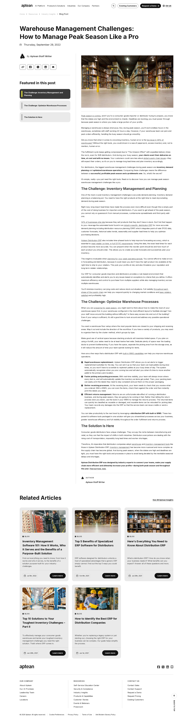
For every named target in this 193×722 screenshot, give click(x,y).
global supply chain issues (155, 158)
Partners (95, 6)
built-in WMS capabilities (133, 353)
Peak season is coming (91, 116)
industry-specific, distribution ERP (138, 225)
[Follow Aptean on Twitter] (163, 667)
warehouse (136, 444)
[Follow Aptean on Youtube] (172, 667)
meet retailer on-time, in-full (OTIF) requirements (112, 243)
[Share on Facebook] (30, 67)
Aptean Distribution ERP (91, 240)
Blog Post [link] (63, 14)
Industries (71, 6)
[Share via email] (53, 67)
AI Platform (40, 6)
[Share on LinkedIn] (45, 67)
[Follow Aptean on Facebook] (158, 667)
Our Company (84, 6)
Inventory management (120, 447)
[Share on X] (38, 67)
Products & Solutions (56, 6)
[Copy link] (23, 67)
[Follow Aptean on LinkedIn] (167, 667)
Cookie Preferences (56, 715)
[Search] (113, 6)
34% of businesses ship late (93, 222)
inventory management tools (157, 444)
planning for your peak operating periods (125, 259)
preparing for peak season (105, 308)
